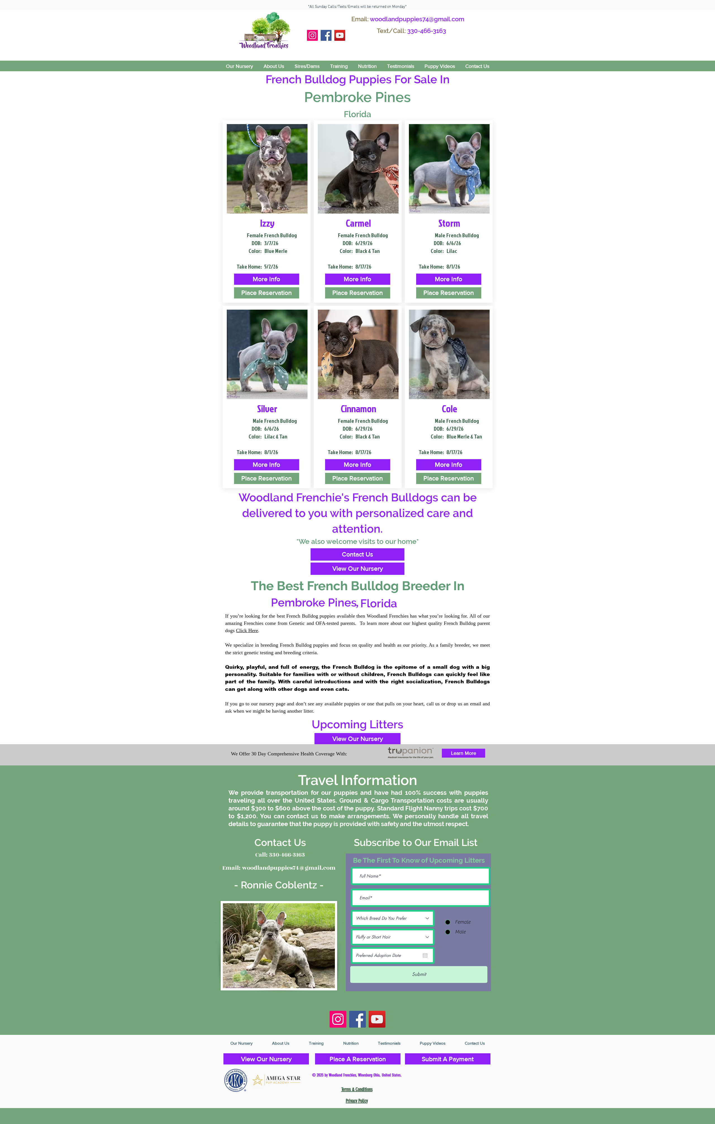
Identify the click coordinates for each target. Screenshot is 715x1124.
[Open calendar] (425, 955)
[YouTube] (339, 35)
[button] (266, 279)
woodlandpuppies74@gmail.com (417, 19)
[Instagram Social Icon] (312, 35)
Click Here (247, 630)
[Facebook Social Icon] (326, 35)
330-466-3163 (426, 30)
